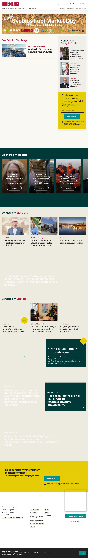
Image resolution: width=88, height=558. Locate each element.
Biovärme (18, 9)
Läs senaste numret (75, 516)
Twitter (46, 512)
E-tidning (62, 8)
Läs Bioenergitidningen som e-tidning (36, 516)
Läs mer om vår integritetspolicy (73, 124)
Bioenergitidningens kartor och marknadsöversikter (37, 522)
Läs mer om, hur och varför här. (12, 555)
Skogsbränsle (10, 9)
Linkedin (46, 509)
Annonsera (78, 8)
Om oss (84, 8)
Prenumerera (70, 8)
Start (3, 9)
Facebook (47, 515)
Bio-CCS (24, 9)
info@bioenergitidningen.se (12, 517)
